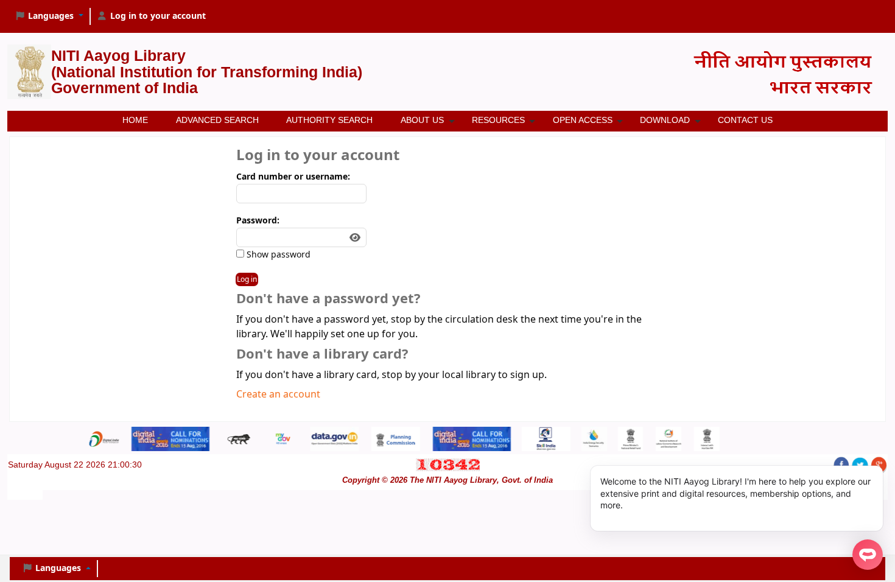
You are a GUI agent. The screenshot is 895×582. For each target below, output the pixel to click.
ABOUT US (422, 120)
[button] (49, 16)
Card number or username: (293, 176)
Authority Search (329, 120)
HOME (135, 120)
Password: (257, 220)
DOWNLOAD (665, 120)
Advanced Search (217, 120)
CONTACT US (745, 120)
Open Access (582, 120)
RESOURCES (498, 120)
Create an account (278, 394)
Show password (277, 254)
